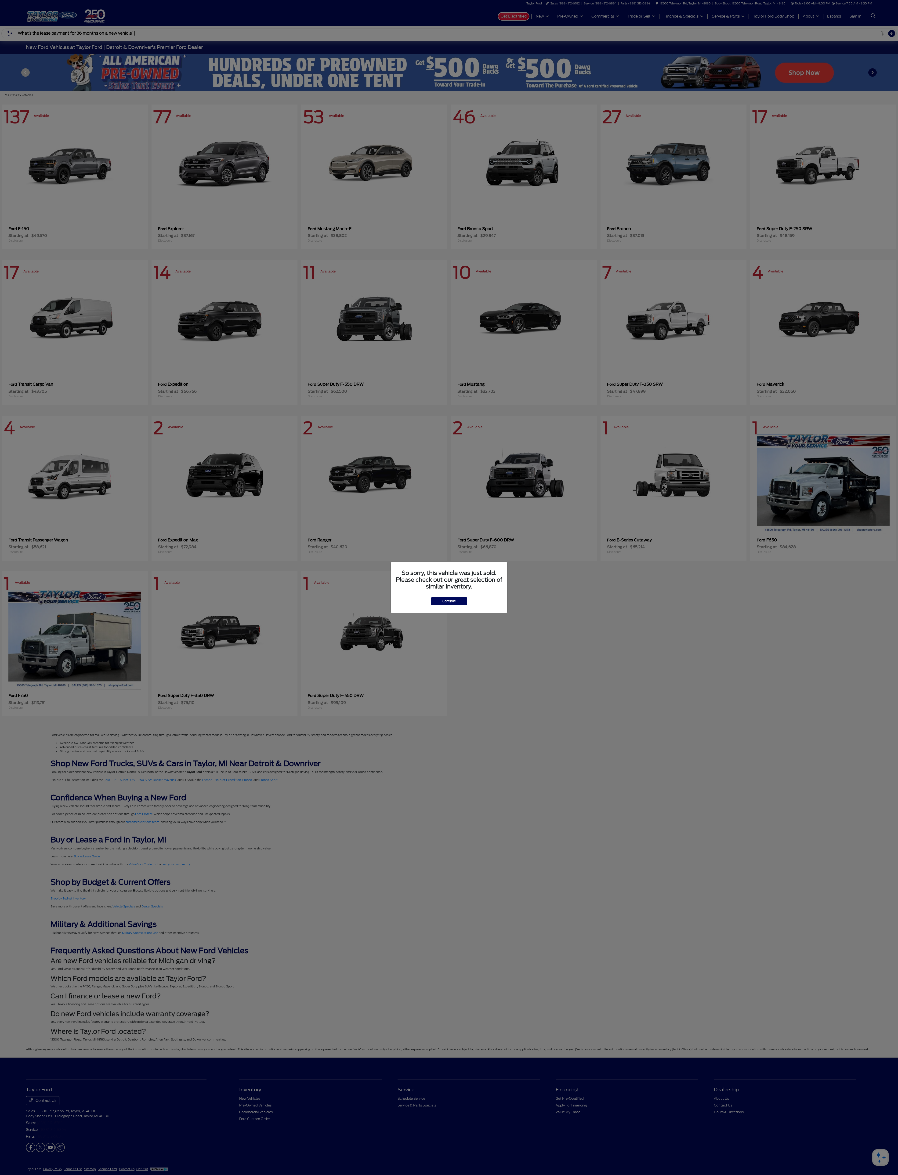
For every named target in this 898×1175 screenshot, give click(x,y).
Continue (449, 601)
